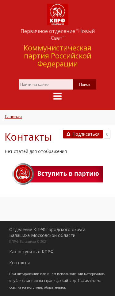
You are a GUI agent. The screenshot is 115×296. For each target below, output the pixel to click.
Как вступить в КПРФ (31, 251)
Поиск (84, 84)
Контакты (19, 263)
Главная (13, 116)
